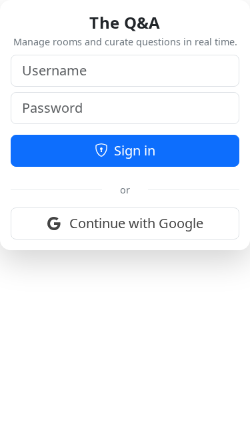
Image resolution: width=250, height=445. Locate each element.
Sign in (133, 150)
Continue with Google (134, 223)
